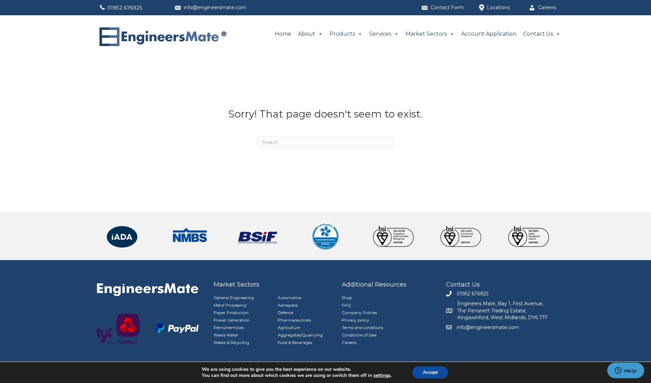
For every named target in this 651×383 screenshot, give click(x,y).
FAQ (346, 305)
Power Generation (232, 320)
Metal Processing (230, 305)
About (306, 34)
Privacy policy (355, 320)
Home (283, 34)
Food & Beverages (295, 342)
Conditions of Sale (359, 335)
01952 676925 (124, 7)
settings (382, 375)
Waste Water (226, 335)
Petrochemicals (229, 327)
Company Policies (359, 312)
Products (342, 34)
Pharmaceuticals (294, 320)
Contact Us (538, 34)
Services (380, 34)
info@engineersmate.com (215, 7)
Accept (430, 372)
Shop (347, 297)
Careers (349, 342)
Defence (285, 312)
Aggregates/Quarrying (300, 335)
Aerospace (288, 305)
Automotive (289, 297)
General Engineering (234, 297)
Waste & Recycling (231, 342)
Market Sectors (426, 34)
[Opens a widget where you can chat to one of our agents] (625, 371)
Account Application (488, 34)
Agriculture (289, 327)
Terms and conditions (362, 327)
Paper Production (231, 312)
